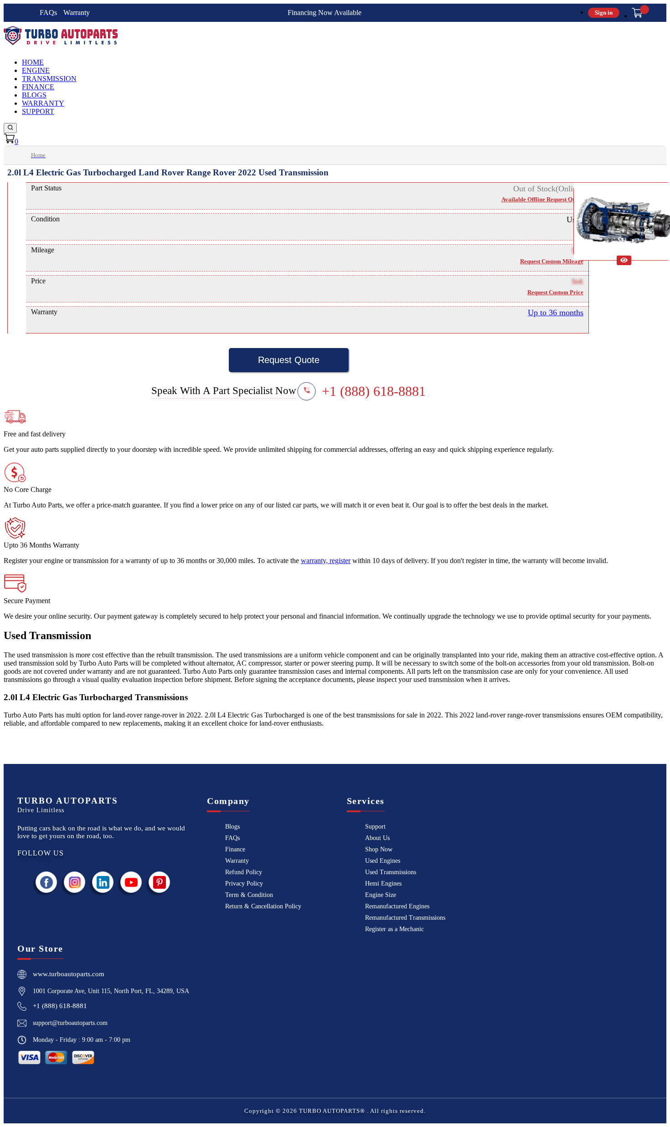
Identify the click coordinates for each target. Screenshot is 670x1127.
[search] (10, 128)
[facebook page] (46, 882)
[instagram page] (74, 882)
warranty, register (325, 560)
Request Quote (289, 360)
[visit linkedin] (103, 882)
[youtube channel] (131, 882)
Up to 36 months (555, 312)
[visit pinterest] (159, 882)
